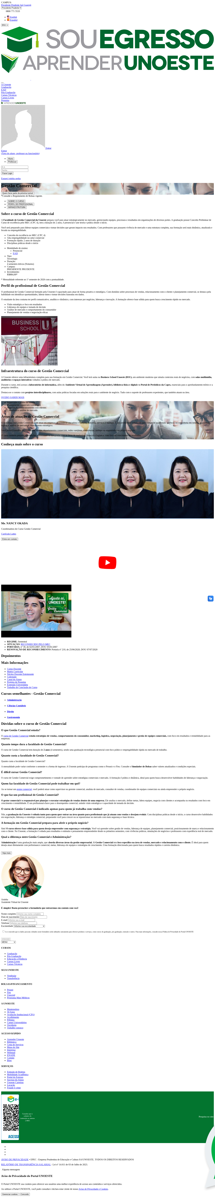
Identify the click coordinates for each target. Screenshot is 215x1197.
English (13, 17)
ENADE (11, 1055)
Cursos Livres (13, 961)
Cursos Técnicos (14, 964)
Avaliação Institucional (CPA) (21, 1014)
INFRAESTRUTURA (16, 207)
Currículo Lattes (8, 534)
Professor (12, 162)
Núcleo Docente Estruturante (20, 674)
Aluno (10, 159)
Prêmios (10, 1020)
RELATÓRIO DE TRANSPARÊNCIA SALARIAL (26, 1164)
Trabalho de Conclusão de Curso (22, 687)
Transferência (13, 978)
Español (13, 20)
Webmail (11, 1052)
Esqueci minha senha (11, 178)
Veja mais (6, 853)
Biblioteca (11, 1042)
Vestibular (11, 975)
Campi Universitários (17, 1022)
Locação (11, 1085)
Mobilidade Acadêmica (17, 1074)
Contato (10, 1058)
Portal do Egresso (15, 1077)
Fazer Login (7, 173)
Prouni (10, 990)
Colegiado (12, 677)
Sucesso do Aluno (15, 1080)
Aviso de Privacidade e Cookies (93, 1189)
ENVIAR (6, 939)
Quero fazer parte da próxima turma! (17, 193)
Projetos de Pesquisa (16, 682)
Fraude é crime (14, 1087)
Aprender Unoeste (15, 1039)
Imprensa (11, 1050)
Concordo (25, 1194)
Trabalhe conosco (15, 1028)
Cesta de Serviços (15, 1044)
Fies (9, 992)
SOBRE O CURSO (16, 201)
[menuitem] (107, 84)
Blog (9, 1060)
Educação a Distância (17, 959)
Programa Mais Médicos (18, 997)
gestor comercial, (24, 789)
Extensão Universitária (17, 684)
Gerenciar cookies (10, 1194)
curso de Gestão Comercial (16, 736)
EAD (15, 253)
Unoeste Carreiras (15, 1082)
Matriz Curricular (15, 671)
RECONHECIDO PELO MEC (35, 644)
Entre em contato (9, 539)
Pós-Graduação (14, 956)
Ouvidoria (11, 1025)
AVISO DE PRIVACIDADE (15, 1159)
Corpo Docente (14, 669)
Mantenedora (13, 1009)
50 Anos (11, 1012)
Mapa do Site (13, 1047)
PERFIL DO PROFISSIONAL (20, 204)
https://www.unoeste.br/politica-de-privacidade (23, 934)
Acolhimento (13, 1017)
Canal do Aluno (14, 679)
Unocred (11, 995)
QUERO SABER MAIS (12, 397)
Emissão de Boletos (16, 1072)
